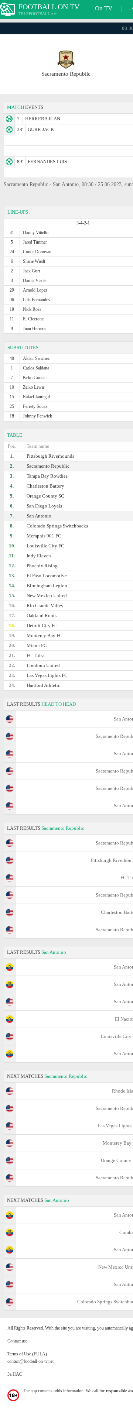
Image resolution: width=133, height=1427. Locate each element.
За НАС (14, 1374)
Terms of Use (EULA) (27, 1353)
